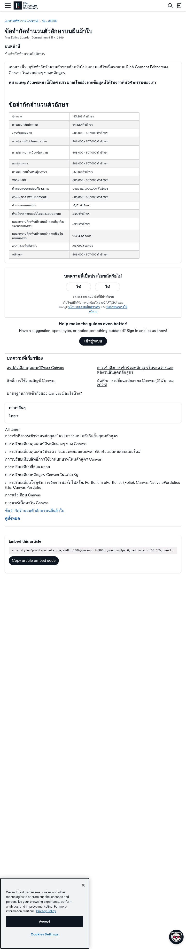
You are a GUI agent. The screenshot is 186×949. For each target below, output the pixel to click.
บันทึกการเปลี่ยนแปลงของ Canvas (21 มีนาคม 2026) (135, 382)
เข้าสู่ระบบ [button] (93, 341)
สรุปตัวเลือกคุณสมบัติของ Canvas (35, 367)
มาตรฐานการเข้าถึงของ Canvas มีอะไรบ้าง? (44, 393)
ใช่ (78, 287)
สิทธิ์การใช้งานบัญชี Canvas (30, 380)
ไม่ (107, 287)
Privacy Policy (46, 911)
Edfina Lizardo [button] (20, 37)
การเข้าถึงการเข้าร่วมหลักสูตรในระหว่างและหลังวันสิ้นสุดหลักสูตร (135, 369)
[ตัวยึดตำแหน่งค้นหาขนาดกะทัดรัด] (170, 5)
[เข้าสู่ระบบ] (179, 5)
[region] (44, 913)
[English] (26, 5)
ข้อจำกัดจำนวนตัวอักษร (25, 54)
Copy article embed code (34, 560)
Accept (44, 921)
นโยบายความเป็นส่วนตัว (84, 307)
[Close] (83, 885)
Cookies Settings (45, 934)
